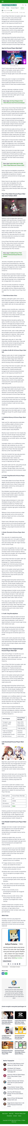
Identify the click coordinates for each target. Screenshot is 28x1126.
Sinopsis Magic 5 (15, 7)
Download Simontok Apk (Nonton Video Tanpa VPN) (7, 1052)
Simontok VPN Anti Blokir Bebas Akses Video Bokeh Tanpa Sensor (16, 1076)
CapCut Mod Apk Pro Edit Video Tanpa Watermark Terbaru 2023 (20, 1022)
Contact (15, 1115)
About (19, 1115)
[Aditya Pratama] (14, 985)
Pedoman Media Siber (20, 1113)
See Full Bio (18, 958)
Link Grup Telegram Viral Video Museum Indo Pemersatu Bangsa (7, 1022)
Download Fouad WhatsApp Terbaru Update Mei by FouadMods (20, 1052)
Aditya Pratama (13, 987)
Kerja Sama (5, 1113)
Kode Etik (11, 1113)
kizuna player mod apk (15, 966)
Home (3, 7)
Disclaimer (9, 1115)
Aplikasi (22, 7)
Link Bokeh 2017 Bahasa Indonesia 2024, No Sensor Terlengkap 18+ (14, 1070)
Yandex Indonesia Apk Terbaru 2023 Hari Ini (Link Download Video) (15, 1082)
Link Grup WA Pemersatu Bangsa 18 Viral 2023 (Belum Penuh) (15, 1093)
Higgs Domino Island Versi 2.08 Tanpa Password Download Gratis (15, 1104)
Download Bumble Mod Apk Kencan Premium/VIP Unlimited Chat (20, 1037)
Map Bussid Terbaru (16, 1120)
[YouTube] (17, 964)
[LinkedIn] (20, 964)
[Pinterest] (15, 964)
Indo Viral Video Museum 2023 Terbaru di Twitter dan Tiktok (15, 1064)
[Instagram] (13, 964)
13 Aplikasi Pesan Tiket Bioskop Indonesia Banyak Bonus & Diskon (12, 254)
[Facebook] (8, 964)
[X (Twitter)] (11, 964)
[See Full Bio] (23, 958)
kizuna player (5, 966)
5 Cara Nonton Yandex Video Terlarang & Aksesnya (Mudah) (15, 1087)
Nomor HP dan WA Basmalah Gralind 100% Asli (15, 1099)
